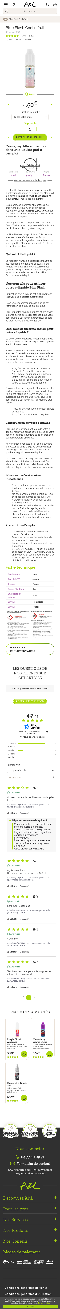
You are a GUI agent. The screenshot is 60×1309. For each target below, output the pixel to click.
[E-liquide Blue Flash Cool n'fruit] (30, 66)
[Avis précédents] (23, 997)
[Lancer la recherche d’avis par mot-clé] (54, 777)
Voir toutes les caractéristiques (30, 180)
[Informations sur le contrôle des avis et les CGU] (47, 731)
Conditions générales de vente (26, 1287)
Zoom (31, 94)
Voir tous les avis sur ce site (32, 737)
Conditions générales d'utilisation (28, 1293)
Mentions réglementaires (22, 649)
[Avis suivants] (40, 998)
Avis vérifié (15, 793)
